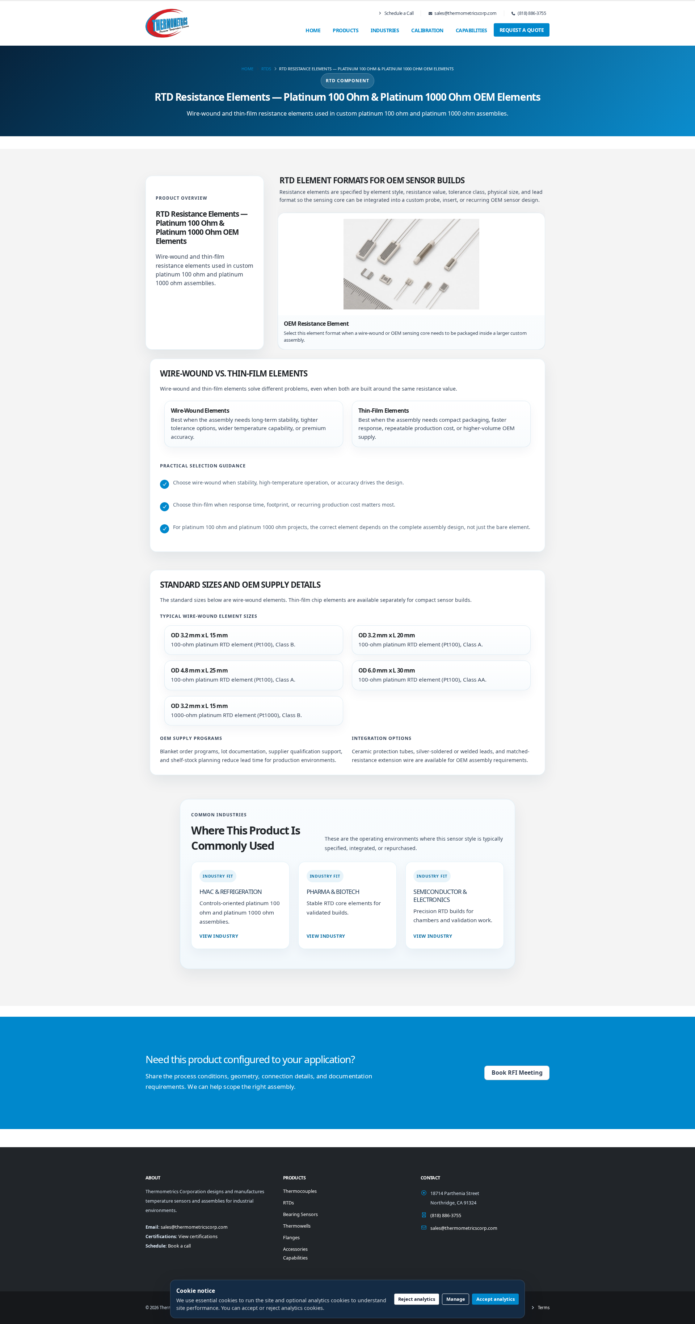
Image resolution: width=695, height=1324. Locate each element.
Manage (455, 1299)
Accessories (295, 1249)
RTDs (266, 68)
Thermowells (297, 1226)
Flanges (291, 1238)
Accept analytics (495, 1299)
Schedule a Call (398, 13)
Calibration (427, 30)
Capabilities (471, 30)
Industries (385, 30)
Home (313, 30)
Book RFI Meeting (517, 1073)
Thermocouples (300, 1191)
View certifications (198, 1236)
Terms (543, 1307)
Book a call (179, 1246)
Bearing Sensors (300, 1214)
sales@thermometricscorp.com (465, 13)
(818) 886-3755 (532, 13)
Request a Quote (522, 29)
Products (345, 30)
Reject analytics (416, 1299)
